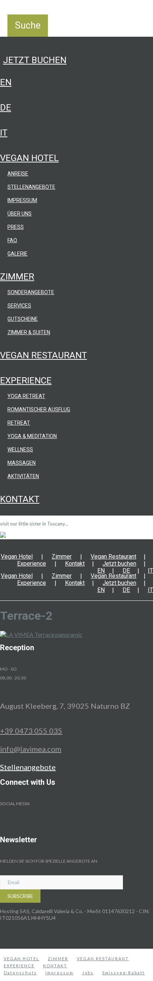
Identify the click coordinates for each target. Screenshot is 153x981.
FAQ (12, 240)
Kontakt (19, 499)
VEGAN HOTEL (21, 958)
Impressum (22, 200)
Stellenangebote (31, 187)
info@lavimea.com (30, 748)
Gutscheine (22, 319)
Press (15, 227)
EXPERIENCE (19, 965)
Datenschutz (20, 972)
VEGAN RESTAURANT (103, 958)
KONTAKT (55, 965)
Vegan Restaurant (43, 355)
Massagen (21, 463)
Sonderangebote (30, 292)
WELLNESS (20, 449)
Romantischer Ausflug (38, 409)
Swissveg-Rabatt (123, 972)
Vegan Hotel (29, 158)
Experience (26, 380)
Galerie (17, 254)
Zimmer (17, 276)
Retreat (18, 423)
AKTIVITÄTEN (23, 476)
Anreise (17, 174)
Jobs (88, 972)
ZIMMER (58, 958)
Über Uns (19, 214)
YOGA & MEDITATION (32, 436)
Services (19, 306)
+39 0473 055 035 (31, 730)
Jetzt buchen (34, 60)
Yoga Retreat (26, 396)
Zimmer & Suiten (28, 332)
